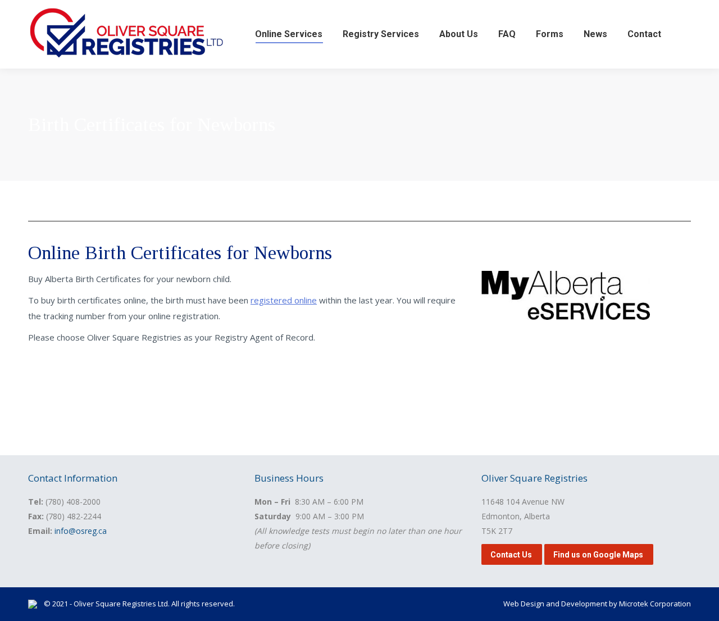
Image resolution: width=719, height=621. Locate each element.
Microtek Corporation (655, 604)
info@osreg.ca (80, 530)
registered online (284, 300)
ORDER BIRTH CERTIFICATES (94, 378)
